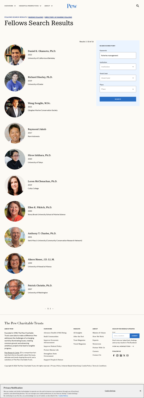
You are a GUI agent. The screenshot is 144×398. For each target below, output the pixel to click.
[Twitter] (124, 355)
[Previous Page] (53, 309)
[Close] (140, 390)
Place (102, 85)
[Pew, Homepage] (72, 5)
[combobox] (101, 66)
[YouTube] (127, 355)
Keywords (103, 50)
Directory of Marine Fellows (58, 17)
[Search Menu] (138, 6)
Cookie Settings (110, 391)
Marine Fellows (35, 17)
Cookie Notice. (63, 396)
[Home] (23, 323)
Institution (103, 62)
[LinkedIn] (121, 355)
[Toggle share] (138, 39)
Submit (135, 336)
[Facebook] (113, 355)
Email (113, 332)
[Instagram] (117, 355)
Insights (76, 329)
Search (118, 99)
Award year (104, 73)
